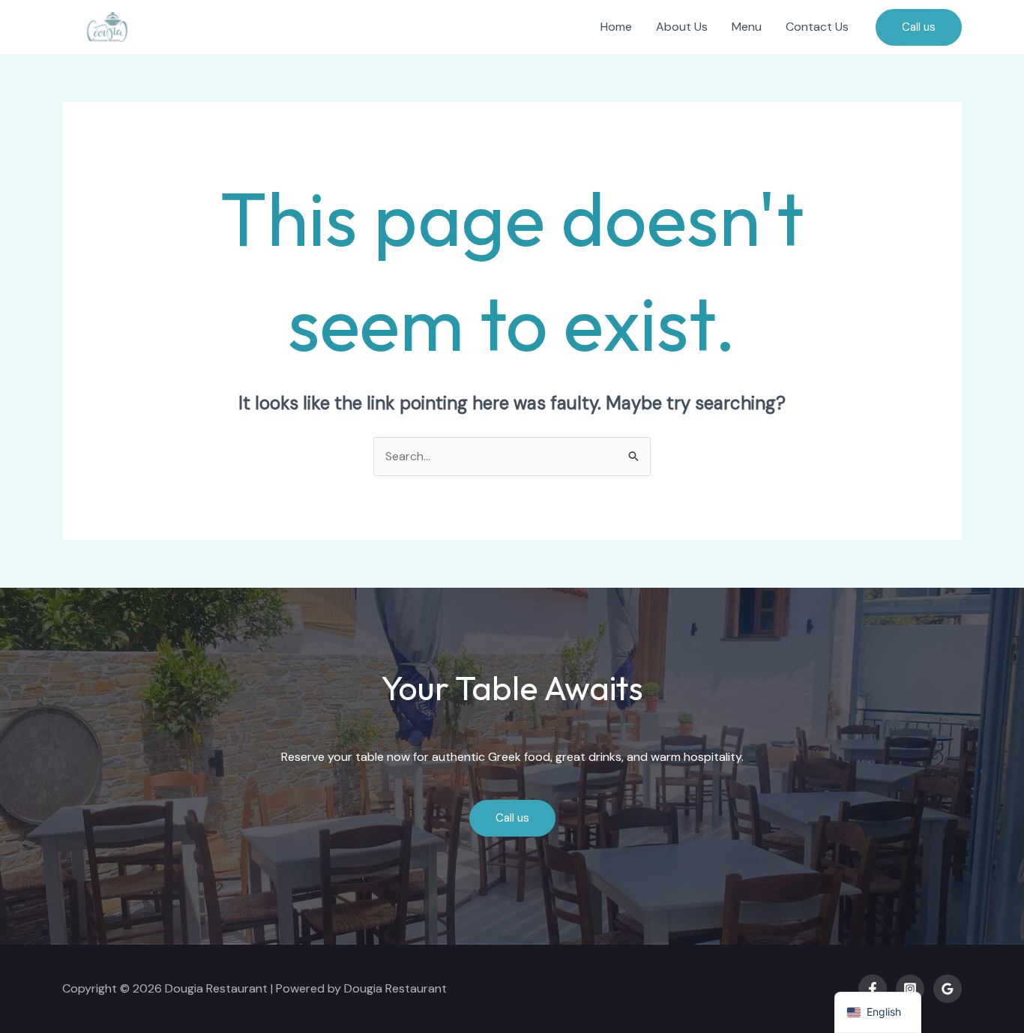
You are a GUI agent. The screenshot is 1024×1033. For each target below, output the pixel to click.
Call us (512, 817)
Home (616, 26)
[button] (919, 27)
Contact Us (817, 26)
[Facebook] (872, 989)
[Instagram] (910, 989)
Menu (747, 26)
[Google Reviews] (947, 989)
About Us (682, 26)
